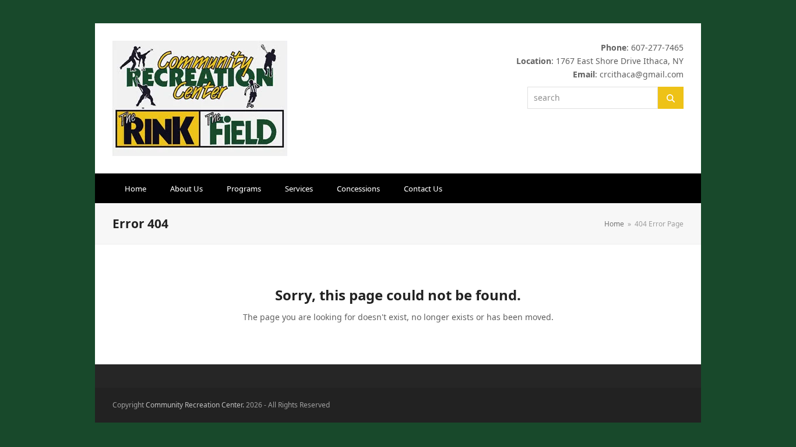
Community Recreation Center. (195, 405)
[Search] (671, 98)
